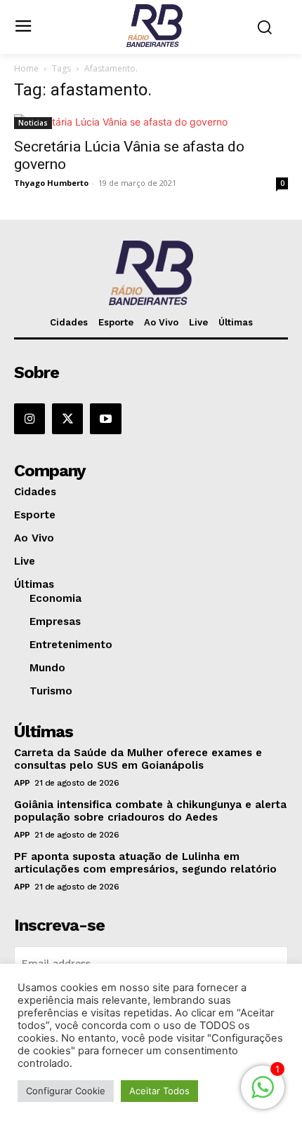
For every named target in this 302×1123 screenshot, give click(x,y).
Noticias (33, 123)
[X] (67, 418)
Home (26, 68)
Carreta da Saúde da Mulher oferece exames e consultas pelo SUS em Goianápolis (138, 759)
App (22, 783)
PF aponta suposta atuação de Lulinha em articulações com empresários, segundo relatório (145, 862)
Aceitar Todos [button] (159, 1090)
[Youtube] (105, 418)
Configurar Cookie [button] (65, 1090)
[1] (262, 1095)
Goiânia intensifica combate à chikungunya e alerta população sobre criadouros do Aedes (150, 810)
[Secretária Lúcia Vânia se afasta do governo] (151, 121)
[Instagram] (29, 418)
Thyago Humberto (51, 182)
